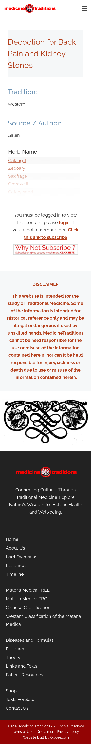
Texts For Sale (20, 699)
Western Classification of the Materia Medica (43, 620)
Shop (11, 690)
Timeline (15, 574)
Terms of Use (22, 732)
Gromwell (18, 183)
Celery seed (20, 191)
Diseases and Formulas (30, 640)
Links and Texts (21, 666)
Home (12, 539)
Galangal (17, 160)
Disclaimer (45, 732)
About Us (15, 548)
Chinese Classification (28, 607)
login (64, 222)
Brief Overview (21, 556)
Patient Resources (24, 674)
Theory (13, 657)
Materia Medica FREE (28, 590)
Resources (17, 565)
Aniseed (16, 199)
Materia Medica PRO (27, 598)
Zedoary (16, 168)
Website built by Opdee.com (46, 737)
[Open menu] (85, 8)
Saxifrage (17, 176)
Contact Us (17, 708)
